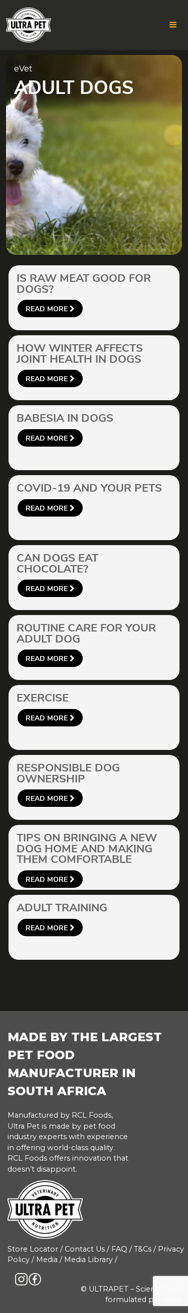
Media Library (88, 1259)
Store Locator (33, 1249)
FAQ (119, 1249)
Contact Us (85, 1249)
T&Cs (142, 1249)
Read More (48, 309)
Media (47, 1259)
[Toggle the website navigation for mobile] (173, 25)
